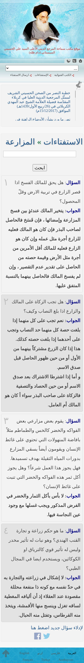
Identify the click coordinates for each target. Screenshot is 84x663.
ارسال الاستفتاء (19, 75)
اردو (40, 653)
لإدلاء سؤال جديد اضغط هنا (57, 627)
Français (28, 659)
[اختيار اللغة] (68, 61)
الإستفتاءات (41, 75)
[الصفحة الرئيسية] (80, 61)
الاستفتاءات (63, 141)
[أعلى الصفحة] (6, 653)
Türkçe (45, 659)
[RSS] (74, 61)
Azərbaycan (65, 659)
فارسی (55, 653)
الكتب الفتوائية (62, 75)
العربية (72, 653)
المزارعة (20, 141)
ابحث (40, 167)
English (24, 653)
